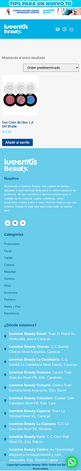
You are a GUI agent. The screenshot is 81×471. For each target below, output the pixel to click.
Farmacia (9, 299)
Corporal (9, 264)
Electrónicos (11, 313)
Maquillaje (10, 271)
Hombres (9, 278)
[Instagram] (7, 223)
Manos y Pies (12, 306)
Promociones (12, 243)
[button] (57, 29)
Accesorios (11, 292)
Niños (7, 285)
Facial (7, 251)
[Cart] (71, 30)
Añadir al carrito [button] (17, 142)
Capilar (8, 257)
